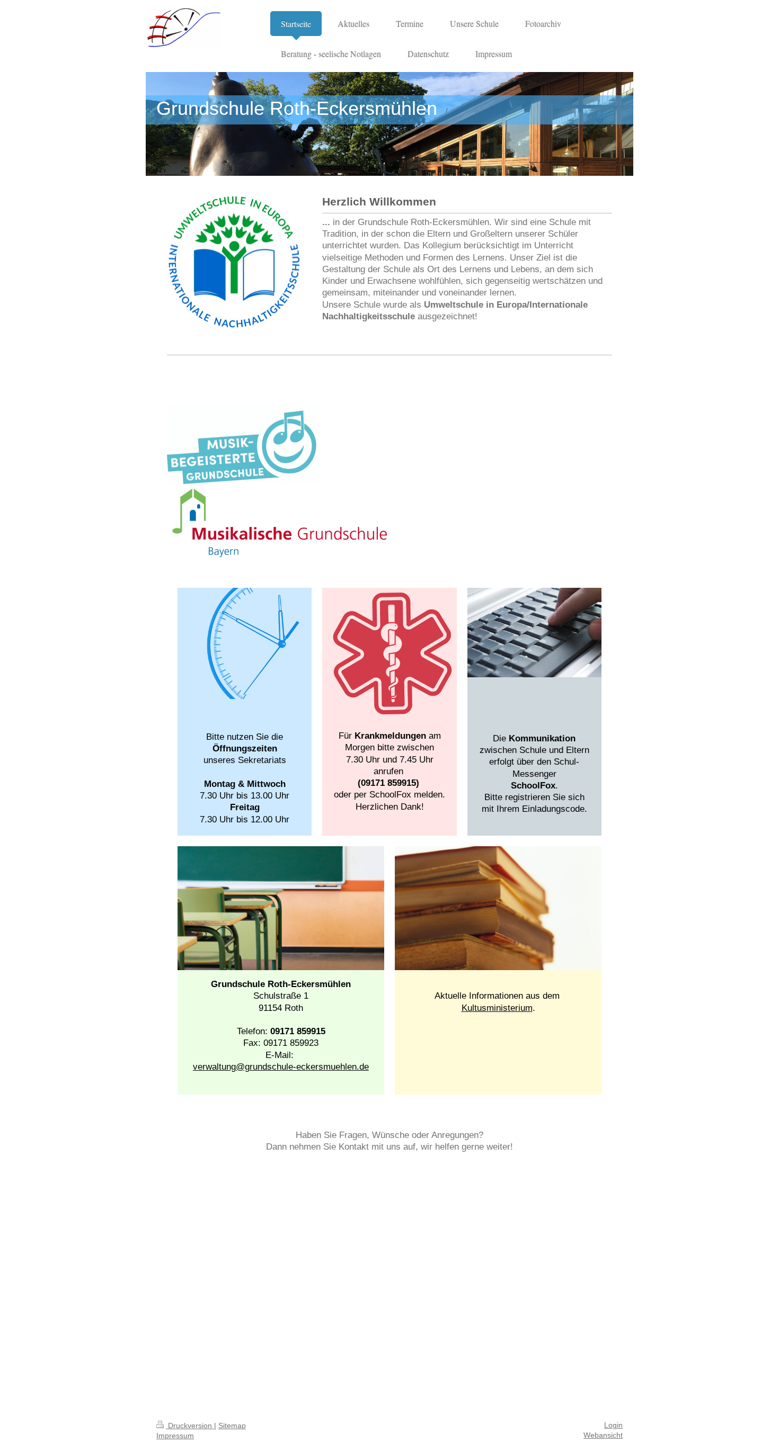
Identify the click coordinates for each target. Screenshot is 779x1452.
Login (613, 1425)
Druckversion (190, 1426)
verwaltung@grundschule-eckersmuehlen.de (281, 1066)
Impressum (175, 1436)
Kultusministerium (497, 1007)
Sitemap (232, 1426)
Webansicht (603, 1435)
